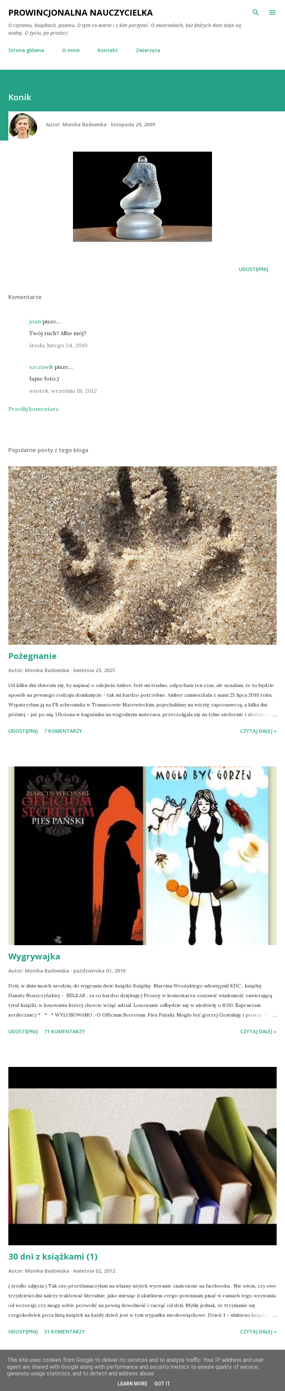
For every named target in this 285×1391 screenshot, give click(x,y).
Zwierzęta (148, 50)
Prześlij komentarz (33, 408)
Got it (162, 1383)
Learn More (132, 1383)
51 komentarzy (64, 1331)
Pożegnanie (32, 655)
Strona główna (26, 50)
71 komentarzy (64, 1031)
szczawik (41, 366)
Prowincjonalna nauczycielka (80, 12)
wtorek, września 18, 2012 (63, 390)
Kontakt (108, 50)
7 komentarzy (63, 731)
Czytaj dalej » (258, 731)
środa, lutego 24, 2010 (58, 345)
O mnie (71, 50)
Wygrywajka (34, 956)
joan (35, 321)
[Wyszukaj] (256, 12)
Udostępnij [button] (253, 269)
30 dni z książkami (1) (53, 1256)
